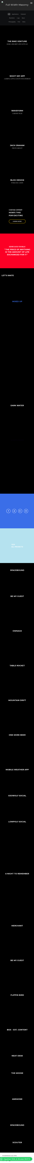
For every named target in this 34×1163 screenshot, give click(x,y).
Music (23, 18)
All (9, 14)
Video (23, 21)
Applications (15, 14)
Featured (23, 14)
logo (18, 18)
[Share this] (8, 511)
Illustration (12, 18)
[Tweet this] (14, 511)
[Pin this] (26, 511)
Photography (12, 21)
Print (19, 21)
